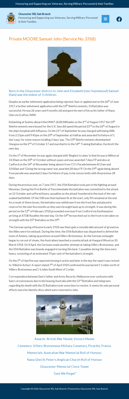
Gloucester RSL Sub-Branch (34, 14)
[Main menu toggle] (105, 19)
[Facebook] (119, 19)
